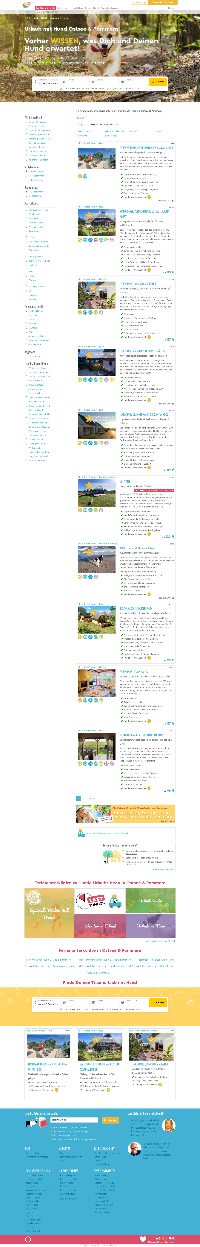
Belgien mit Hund (32, 1216)
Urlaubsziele (62, 8)
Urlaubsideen (77, 8)
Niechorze (102, 279)
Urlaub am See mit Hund (104, 1190)
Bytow (101, 347)
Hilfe (170, 8)
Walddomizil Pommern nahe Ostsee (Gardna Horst (144, 214)
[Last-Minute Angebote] (99, 900)
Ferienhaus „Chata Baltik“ (134, 672)
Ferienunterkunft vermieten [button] (163, 2)
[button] (47, 82)
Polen (81, 118)
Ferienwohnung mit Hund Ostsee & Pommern (78, 966)
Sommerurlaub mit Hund (104, 1183)
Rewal (101, 143)
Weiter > (91, 798)
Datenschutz (114, 1245)
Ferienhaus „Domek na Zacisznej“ (138, 284)
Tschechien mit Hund (34, 1220)
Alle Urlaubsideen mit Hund (160, 941)
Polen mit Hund (32, 1205)
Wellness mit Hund (102, 1194)
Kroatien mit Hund (33, 1187)
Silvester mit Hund (102, 1212)
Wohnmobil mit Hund (68, 1194)
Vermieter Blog (66, 1161)
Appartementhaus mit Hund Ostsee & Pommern (105, 960)
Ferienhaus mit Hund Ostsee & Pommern (49, 960)
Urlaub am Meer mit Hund (105, 1187)
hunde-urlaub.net (88, 1245)
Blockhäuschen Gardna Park (136, 608)
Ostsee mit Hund (32, 1227)
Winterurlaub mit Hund (104, 1205)
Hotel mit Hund (66, 1187)
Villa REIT (125, 482)
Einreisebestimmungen (110, 8)
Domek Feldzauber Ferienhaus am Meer (141, 735)
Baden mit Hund (101, 1179)
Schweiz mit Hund (33, 1209)
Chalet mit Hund (66, 1183)
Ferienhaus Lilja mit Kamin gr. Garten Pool (144, 414)
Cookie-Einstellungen (103, 1164)
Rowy (101, 207)
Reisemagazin (100, 1157)
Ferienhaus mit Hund (68, 1179)
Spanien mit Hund (33, 1198)
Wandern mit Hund (102, 1175)
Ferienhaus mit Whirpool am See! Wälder (142, 351)
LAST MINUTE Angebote (69, 1199)
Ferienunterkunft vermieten (71, 1157)
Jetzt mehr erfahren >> (163, 870)
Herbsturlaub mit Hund (104, 1201)
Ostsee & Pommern (90, 143)
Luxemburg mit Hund (34, 1223)
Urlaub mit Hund (30, 12)
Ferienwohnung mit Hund (70, 1175)
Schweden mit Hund (33, 1201)
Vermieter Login (139, 2)
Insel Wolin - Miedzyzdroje (108, 477)
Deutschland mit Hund (34, 1175)
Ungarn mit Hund (32, 1212)
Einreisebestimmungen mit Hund (38, 1157)
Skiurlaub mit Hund (102, 1209)
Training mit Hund (102, 1198)
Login (62, 1153)
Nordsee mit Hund (33, 1231)
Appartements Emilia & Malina (137, 548)
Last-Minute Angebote (45, 8)
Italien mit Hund (32, 1183)
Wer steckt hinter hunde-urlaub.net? (109, 1153)
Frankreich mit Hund (34, 1194)
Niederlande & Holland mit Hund (38, 1190)
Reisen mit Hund (92, 8)
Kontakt (98, 1161)
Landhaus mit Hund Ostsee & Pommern (132, 966)
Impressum (106, 1245)
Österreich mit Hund (34, 1179)
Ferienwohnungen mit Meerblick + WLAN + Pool (146, 148)
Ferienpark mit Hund (68, 1190)
